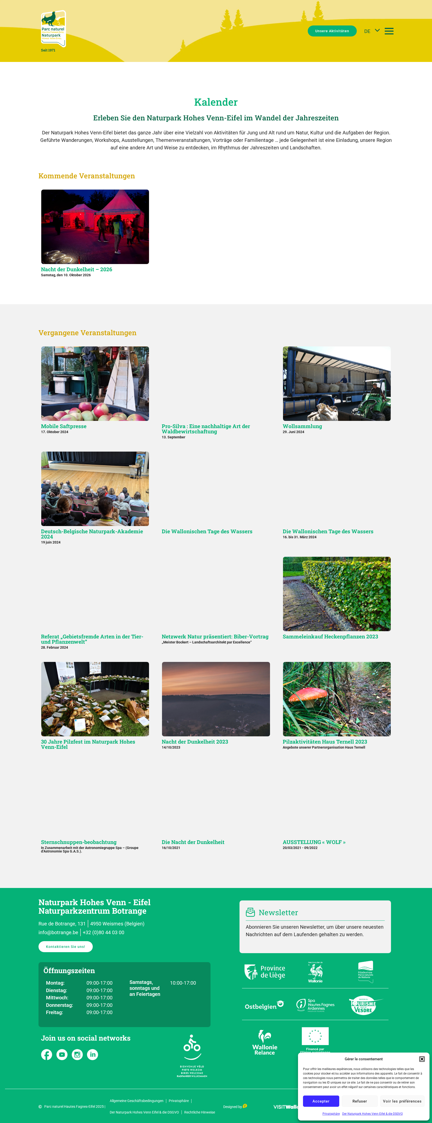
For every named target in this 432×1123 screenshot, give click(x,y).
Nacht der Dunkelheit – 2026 (76, 269)
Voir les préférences (402, 1101)
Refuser (359, 1101)
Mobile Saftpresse (63, 426)
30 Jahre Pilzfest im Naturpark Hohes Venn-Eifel (88, 744)
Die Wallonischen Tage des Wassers (207, 531)
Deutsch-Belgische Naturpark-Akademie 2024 (92, 534)
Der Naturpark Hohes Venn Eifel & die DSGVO (372, 1114)
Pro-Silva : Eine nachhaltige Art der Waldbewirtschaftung (206, 429)
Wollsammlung (302, 426)
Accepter (321, 1101)
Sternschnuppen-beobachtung (78, 842)
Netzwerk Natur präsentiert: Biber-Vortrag (215, 636)
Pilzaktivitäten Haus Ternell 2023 (325, 741)
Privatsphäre (331, 1114)
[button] (422, 1059)
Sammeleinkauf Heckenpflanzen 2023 (330, 636)
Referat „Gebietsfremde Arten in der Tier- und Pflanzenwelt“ (92, 639)
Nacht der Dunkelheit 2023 (195, 741)
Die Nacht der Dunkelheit (193, 842)
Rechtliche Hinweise (199, 1112)
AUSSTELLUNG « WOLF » (314, 842)
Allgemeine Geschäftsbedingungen (137, 1101)
